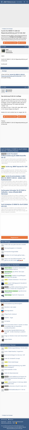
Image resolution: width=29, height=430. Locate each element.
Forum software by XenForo (12, 425)
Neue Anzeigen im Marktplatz (10, 265)
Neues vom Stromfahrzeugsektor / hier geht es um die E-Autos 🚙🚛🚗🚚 (14, 259)
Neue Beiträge (5, 242)
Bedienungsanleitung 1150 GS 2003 (16, 348)
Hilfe (14, 423)
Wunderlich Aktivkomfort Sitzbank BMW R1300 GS (15, 268)
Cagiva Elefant (8, 339)
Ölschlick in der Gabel (10, 307)
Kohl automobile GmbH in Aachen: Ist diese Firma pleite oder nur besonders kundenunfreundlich (16, 326)
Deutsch (11, 419)
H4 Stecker (7, 321)
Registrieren (14, 237)
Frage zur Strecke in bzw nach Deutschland (15, 336)
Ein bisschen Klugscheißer (11, 251)
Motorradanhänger (11, 362)
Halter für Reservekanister (11, 373)
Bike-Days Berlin (8, 310)
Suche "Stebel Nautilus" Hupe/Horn (13, 351)
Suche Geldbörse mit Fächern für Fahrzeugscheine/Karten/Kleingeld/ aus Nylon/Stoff (15, 378)
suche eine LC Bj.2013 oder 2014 (15, 386)
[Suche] (27, 1)
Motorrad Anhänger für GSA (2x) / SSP (14, 355)
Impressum (3, 421)
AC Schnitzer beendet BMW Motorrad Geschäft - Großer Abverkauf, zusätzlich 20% (14, 331)
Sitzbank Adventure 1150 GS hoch (15, 279)
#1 (27, 46)
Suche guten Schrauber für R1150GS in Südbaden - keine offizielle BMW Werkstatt (13, 192)
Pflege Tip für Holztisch (10, 314)
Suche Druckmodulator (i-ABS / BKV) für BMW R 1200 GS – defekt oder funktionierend (13, 178)
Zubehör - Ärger (8, 317)
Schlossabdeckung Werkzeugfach (13, 303)
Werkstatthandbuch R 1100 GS (15, 389)
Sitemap (9, 421)
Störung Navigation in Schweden (13, 248)
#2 (27, 87)
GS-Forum (4, 419)
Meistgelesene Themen (8, 345)
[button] (1, 2)
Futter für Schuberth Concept (12, 358)
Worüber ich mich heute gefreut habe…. (15, 255)
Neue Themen (5, 301)
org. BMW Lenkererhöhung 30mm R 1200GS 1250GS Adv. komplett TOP (15, 287)
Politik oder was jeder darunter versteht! (15, 244)
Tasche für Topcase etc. (14, 295)
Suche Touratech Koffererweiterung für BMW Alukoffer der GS (13, 155)
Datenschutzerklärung (6, 423)
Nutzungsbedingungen (17, 421)
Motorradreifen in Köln (10, 369)
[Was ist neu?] (24, 1)
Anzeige (4, 71)
